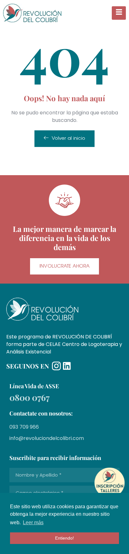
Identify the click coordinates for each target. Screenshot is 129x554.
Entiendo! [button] (64, 538)
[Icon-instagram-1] (56, 366)
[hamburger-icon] (119, 13)
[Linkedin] (66, 366)
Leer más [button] (33, 522)
